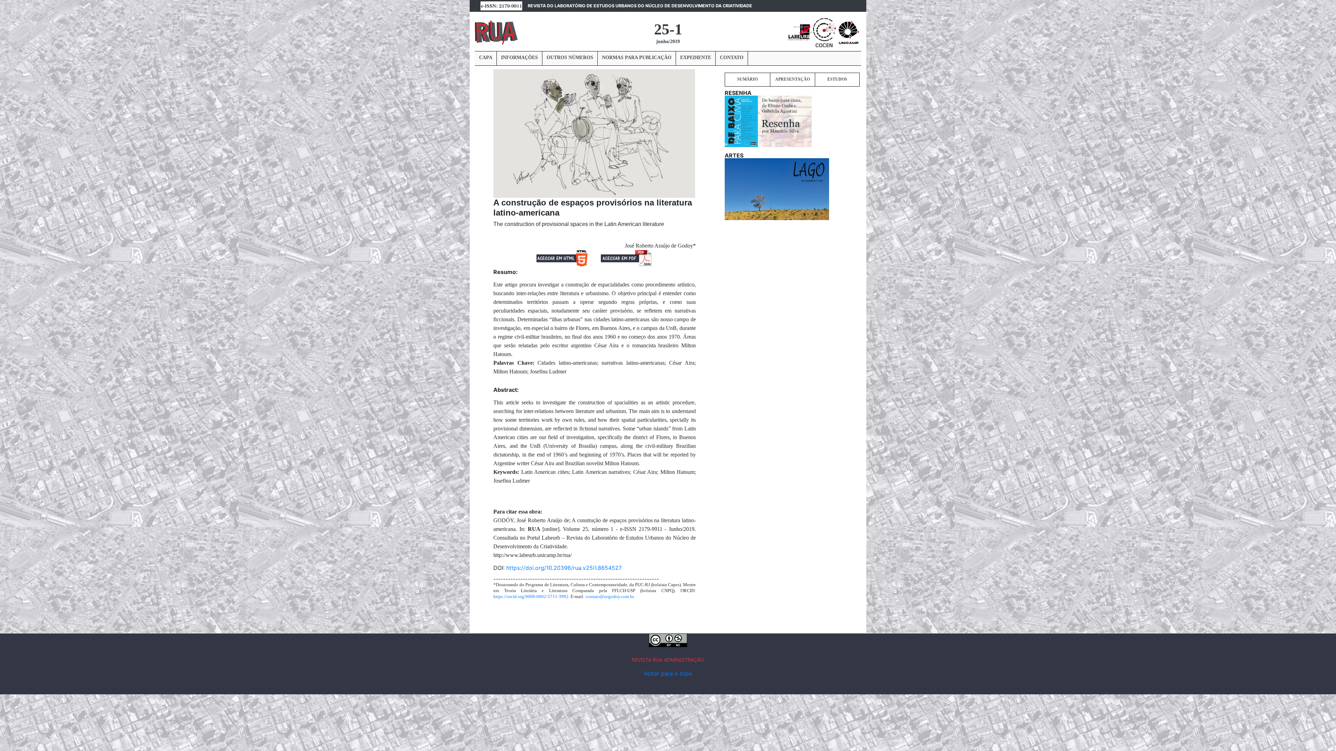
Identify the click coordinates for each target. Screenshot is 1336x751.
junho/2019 (668, 41)
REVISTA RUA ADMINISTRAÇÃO (668, 660)
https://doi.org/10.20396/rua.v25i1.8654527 (564, 567)
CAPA (485, 57)
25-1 (668, 29)
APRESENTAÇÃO (792, 79)
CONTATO (731, 57)
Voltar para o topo (668, 673)
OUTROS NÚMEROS (570, 57)
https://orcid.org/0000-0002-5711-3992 (530, 596)
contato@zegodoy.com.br (610, 596)
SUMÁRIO (747, 79)
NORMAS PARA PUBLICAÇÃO (636, 57)
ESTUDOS (837, 79)
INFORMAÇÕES (519, 57)
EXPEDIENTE (695, 57)
